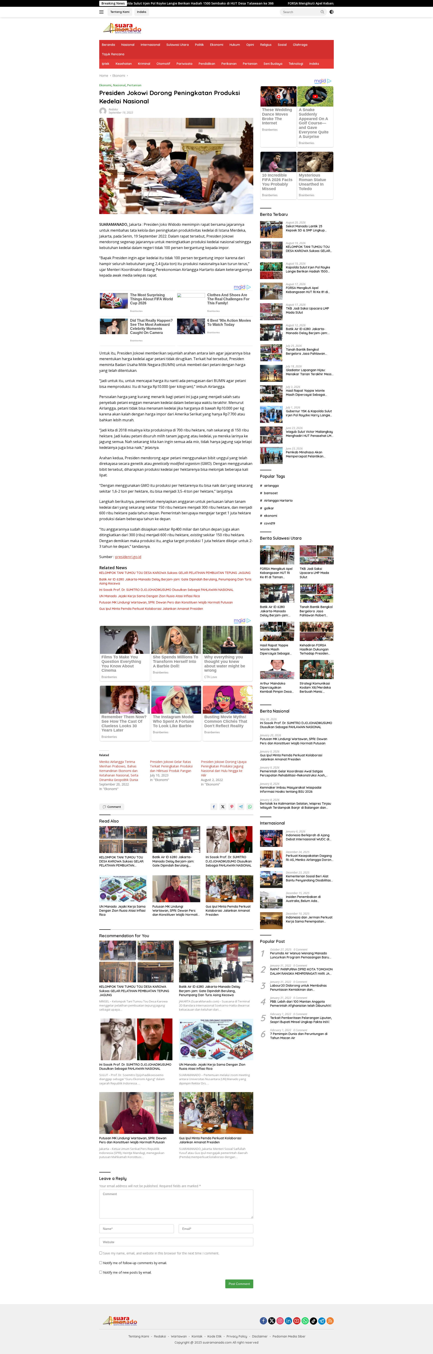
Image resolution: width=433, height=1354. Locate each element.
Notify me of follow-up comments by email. (135, 1263)
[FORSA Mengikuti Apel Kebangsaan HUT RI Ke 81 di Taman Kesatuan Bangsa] (271, 291)
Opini (250, 45)
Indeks (141, 12)
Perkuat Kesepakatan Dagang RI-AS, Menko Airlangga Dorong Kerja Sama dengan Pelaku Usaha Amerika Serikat (309, 858)
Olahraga (300, 45)
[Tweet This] (222, 806)
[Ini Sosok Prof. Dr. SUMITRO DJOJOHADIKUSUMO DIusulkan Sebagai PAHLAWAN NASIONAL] (229, 839)
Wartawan (179, 1336)
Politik (199, 45)
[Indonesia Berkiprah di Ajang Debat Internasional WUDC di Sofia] (271, 838)
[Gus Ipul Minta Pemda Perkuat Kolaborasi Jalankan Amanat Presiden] (229, 888)
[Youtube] (296, 1321)
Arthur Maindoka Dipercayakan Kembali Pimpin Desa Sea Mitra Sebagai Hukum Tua (276, 687)
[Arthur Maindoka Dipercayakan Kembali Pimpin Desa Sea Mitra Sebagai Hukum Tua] (277, 669)
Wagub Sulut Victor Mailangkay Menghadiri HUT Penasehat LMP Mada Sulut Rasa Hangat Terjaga (309, 434)
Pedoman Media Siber (289, 1336)
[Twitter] (271, 1321)
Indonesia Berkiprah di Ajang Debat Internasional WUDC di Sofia (307, 837)
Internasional (150, 45)
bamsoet (271, 493)
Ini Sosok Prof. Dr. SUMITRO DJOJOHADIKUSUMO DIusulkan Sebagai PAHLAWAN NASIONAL (166, 590)
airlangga (271, 486)
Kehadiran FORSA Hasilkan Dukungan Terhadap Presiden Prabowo (314, 649)
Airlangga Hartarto (278, 501)
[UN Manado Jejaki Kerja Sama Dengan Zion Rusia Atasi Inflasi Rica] (123, 888)
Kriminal (144, 64)
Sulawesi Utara (177, 45)
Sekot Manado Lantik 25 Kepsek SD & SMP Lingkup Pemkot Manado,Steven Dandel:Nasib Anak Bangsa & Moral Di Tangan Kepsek (308, 228)
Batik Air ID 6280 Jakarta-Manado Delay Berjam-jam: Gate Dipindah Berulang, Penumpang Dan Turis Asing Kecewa (175, 581)
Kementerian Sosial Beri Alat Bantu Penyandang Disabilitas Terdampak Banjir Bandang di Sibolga (309, 878)
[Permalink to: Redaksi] (102, 111)
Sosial (282, 45)
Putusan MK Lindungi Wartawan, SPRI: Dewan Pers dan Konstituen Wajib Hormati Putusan (166, 602)
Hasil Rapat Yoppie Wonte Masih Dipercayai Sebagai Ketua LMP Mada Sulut (305, 393)
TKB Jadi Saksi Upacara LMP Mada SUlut (307, 310)
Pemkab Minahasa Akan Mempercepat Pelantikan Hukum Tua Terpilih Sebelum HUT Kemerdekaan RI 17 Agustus (307, 454)
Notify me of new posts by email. (127, 1272)
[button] (322, 11)
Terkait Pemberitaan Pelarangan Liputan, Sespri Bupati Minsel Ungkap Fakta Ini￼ (301, 1020)
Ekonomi (216, 45)
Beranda (108, 45)
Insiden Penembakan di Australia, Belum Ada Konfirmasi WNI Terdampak (307, 899)
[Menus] (102, 12)
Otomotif (163, 64)
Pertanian (250, 64)
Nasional (127, 45)
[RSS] (330, 1321)
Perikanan (229, 64)
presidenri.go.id (128, 556)
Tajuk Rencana (113, 54)
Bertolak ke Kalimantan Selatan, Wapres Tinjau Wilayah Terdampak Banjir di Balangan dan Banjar (295, 806)
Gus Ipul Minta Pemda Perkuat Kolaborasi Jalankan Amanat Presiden (151, 609)
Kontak (197, 1336)
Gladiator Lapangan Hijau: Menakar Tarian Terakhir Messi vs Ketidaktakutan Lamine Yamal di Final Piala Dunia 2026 (309, 372)
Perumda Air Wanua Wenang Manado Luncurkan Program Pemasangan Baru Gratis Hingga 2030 (299, 955)
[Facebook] (263, 1321)
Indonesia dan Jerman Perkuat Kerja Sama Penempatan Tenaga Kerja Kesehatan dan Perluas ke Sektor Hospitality (309, 919)
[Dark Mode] (331, 12)
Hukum (235, 45)
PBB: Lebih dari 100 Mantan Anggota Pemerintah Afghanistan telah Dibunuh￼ (300, 1004)
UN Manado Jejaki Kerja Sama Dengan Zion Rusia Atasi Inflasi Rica (149, 596)
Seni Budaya (273, 64)
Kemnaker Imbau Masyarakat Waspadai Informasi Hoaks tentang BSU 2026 (290, 789)
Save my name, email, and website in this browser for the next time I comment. (161, 1253)
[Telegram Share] (240, 806)
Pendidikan (207, 64)
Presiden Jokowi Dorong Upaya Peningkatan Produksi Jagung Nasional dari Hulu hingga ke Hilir (223, 768)
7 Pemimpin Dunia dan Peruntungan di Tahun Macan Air (298, 1036)
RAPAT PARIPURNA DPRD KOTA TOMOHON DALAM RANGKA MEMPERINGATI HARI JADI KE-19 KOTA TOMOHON (301, 971)
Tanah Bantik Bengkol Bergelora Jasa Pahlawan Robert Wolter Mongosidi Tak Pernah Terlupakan (308, 351)
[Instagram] (280, 1321)
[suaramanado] (121, 28)
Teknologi (296, 64)
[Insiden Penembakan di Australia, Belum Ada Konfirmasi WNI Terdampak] (271, 900)
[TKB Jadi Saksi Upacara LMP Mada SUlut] (271, 311)
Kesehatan (124, 64)
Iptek (105, 64)
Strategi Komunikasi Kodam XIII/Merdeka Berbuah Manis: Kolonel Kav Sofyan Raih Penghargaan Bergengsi (315, 687)
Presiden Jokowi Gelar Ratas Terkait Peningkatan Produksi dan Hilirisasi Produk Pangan (171, 766)
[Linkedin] (288, 1321)
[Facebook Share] (213, 806)
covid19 (269, 523)
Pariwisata (184, 64)
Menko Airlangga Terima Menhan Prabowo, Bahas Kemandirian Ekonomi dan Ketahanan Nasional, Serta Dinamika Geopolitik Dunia (118, 771)
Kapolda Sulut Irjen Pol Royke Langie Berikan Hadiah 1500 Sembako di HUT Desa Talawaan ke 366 (308, 269)
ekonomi (270, 516)
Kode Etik (214, 1336)
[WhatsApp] (305, 1321)
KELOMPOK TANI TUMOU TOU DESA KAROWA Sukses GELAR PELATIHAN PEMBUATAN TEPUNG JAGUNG (175, 573)
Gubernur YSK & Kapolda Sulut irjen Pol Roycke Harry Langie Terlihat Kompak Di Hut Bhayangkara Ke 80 (309, 413)
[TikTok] (313, 1321)
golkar (269, 508)
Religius (266, 45)
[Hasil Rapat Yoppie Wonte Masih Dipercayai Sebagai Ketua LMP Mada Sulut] (271, 393)
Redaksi (113, 109)
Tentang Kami (119, 12)
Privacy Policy (237, 1336)
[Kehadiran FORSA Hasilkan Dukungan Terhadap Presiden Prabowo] (317, 631)
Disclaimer (260, 1336)
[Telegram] (321, 1321)
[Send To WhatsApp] (249, 806)
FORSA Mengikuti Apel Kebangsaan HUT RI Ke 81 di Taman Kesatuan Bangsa (277, 3)
